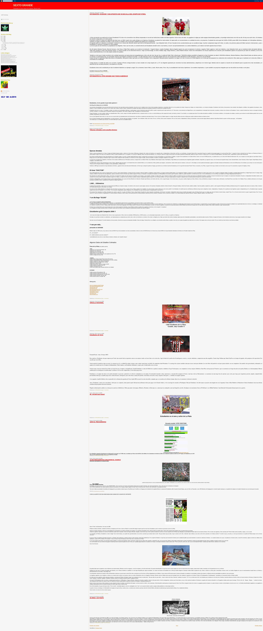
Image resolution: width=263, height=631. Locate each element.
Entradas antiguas (258, 625)
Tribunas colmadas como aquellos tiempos (103, 130)
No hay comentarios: (107, 622)
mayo (4, 45)
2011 (3, 37)
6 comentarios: (106, 71)
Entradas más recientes (94, 625)
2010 (3, 38)
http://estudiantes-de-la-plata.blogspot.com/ (9, 57)
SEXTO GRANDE (23, 5)
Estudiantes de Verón (96, 335)
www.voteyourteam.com (183, 452)
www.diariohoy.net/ (93, 288)
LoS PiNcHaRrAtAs (5, 91)
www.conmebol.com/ (94, 294)
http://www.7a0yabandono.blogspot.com (8, 60)
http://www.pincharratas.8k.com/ (96, 289)
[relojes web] (4, 18)
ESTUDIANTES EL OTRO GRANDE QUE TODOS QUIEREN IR (109, 76)
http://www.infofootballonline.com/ (96, 286)
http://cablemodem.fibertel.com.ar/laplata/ (8, 55)
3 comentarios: (106, 417)
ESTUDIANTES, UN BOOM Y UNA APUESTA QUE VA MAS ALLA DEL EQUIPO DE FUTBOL (118, 14)
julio (3, 41)
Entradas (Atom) (98, 628)
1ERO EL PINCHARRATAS (98, 422)
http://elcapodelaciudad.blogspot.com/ (8, 56)
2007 (3, 49)
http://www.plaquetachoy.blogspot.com (8, 61)
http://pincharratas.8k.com (5, 58)
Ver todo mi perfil (4, 92)
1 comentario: (106, 330)
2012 (3, 36)
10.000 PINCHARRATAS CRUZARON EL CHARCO (105, 460)
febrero (4, 48)
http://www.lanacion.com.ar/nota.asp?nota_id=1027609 (103, 123)
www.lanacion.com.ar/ (94, 292)
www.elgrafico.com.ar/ (94, 291)
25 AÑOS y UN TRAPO (97, 598)
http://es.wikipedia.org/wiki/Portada (97, 285)
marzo (4, 47)
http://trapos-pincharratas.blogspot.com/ (8, 59)
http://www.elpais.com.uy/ (95, 290)
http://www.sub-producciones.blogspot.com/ (9, 62)
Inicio (177, 625)
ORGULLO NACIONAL (97, 302)
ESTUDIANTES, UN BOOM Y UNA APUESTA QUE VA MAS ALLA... (14, 42)
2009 (3, 39)
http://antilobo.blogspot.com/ (6, 54)
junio (4, 44)
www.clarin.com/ (93, 293)
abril (4, 46)
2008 (3, 40)
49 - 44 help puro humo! (97, 394)
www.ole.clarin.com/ (94, 287)
